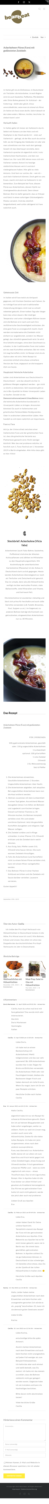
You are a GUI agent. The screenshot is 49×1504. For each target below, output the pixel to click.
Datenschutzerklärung (29, 1489)
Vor (42, 37)
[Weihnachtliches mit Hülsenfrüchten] (13, 962)
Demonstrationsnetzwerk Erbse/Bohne (20, 398)
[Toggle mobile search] (39, 9)
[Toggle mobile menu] (44, 9)
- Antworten (40, 1004)
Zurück (35, 37)
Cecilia (21, 924)
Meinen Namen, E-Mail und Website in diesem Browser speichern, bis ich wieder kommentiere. (21, 1465)
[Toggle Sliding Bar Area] (47, 2)
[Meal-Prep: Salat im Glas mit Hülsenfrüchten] (36, 962)
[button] (5, 976)
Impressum (16, 1489)
